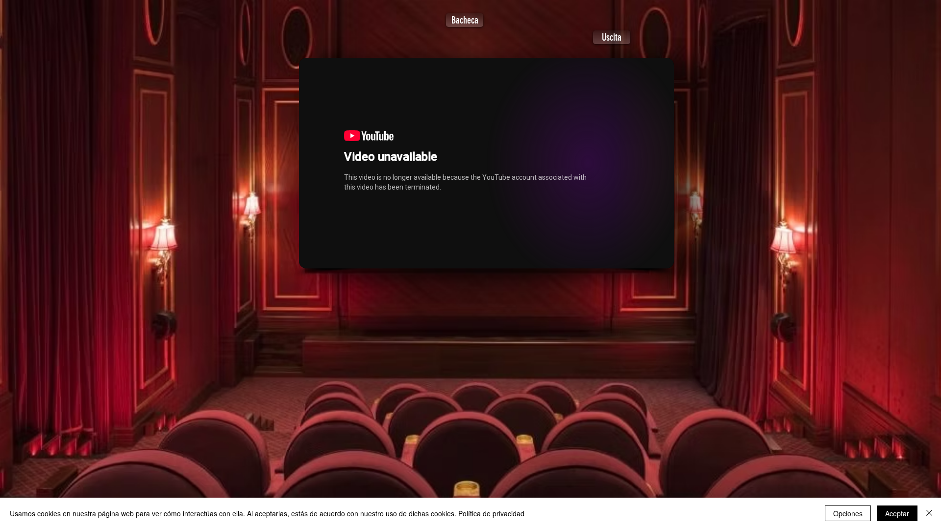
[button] (611, 37)
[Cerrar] (929, 513)
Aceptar (897, 513)
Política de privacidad (491, 513)
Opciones (848, 513)
